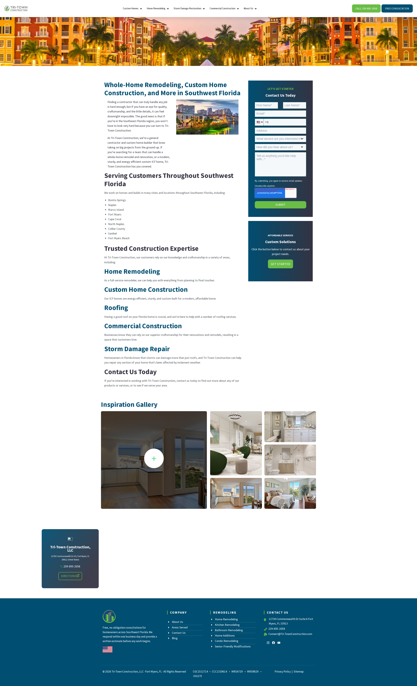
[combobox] (280, 139)
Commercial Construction (222, 8)
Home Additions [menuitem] (225, 635)
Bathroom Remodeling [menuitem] (229, 630)
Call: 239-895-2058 (366, 8)
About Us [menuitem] (177, 622)
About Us (248, 8)
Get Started (280, 264)
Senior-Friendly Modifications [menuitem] (233, 646)
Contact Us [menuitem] (179, 633)
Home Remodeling (156, 8)
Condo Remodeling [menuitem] (226, 641)
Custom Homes (130, 8)
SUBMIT (280, 204)
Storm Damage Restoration (187, 8)
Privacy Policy (283, 671)
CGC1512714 (200, 671)
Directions (69, 576)
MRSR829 (253, 671)
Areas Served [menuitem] (180, 627)
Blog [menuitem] (175, 638)
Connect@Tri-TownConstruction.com (290, 634)
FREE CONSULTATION (397, 8)
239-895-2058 (276, 629)
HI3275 (197, 676)
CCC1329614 (219, 671)
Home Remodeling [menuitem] (226, 619)
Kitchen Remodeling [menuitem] (227, 625)
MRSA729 (237, 671)
